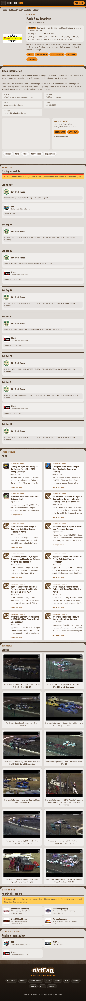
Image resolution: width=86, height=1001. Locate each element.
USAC (13, 272)
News (17, 153)
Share (30, 54)
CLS (12, 206)
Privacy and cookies (31, 994)
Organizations (50, 153)
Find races (79, 3)
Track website (41, 54)
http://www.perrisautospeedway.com (18, 97)
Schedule (8, 153)
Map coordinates (62, 136)
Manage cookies (46, 994)
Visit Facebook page (53, 97)
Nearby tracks (36, 153)
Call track (71, 54)
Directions (32, 59)
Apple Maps (73, 132)
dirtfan (15, 3)
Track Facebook (57, 54)
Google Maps (60, 132)
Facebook (58, 994)
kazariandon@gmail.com (13, 105)
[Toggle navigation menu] (3, 3)
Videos (25, 153)
